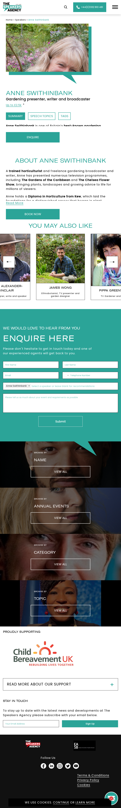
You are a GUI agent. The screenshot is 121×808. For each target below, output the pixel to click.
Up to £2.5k (14, 105)
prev (9, 262)
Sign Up (90, 723)
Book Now (32, 214)
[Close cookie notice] (111, 798)
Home (9, 19)
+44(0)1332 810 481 (92, 7)
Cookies (83, 785)
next (112, 262)
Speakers (20, 19)
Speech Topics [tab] (41, 116)
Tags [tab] (64, 116)
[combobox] (66, 375)
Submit (60, 421)
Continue (61, 802)
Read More (14, 203)
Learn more (85, 802)
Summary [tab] (15, 116)
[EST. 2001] (12, 12)
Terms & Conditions (93, 775)
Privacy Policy (88, 780)
